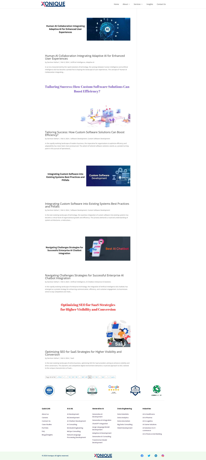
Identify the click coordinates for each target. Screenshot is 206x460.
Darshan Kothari (53, 62)
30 (76, 377)
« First (59, 377)
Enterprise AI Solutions (103, 282)
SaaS (72, 358)
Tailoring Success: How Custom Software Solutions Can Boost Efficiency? (84, 133)
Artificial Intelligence (78, 62)
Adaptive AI (90, 62)
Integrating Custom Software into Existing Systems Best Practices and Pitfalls (87, 205)
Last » (113, 377)
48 (83, 377)
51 (93, 377)
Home (116, 4)
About (125, 4)
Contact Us (161, 4)
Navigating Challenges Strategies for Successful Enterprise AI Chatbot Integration (84, 276)
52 (96, 377)
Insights (150, 4)
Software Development (79, 139)
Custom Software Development (99, 139)
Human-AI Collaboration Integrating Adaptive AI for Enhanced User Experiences (85, 57)
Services (137, 4)
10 (69, 377)
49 (86, 377)
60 (103, 377)
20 (73, 377)
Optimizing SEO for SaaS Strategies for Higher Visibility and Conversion (83, 353)
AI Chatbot (90, 282)
